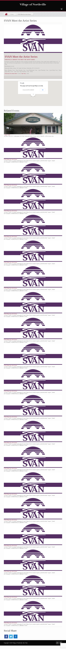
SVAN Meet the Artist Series (21, 56)
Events (12, 14)
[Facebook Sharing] (60, 642)
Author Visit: (7, 135)
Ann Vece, (23, 73)
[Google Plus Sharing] (57, 642)
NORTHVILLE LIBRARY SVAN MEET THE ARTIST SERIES (20, 59)
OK (42, 90)
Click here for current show (11, 73)
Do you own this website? (28, 89)
